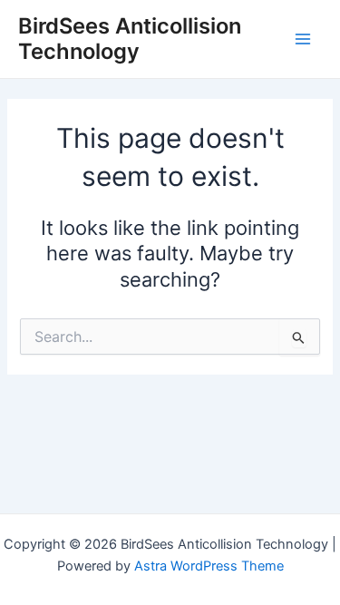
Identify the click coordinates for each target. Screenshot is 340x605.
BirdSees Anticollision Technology (129, 38)
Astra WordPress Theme (209, 566)
